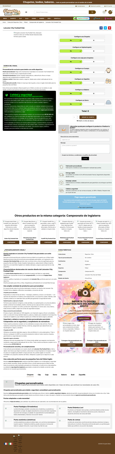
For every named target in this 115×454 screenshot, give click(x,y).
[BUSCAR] (92, 12)
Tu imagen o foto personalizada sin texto (97, 341)
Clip (20, 18)
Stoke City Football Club (11, 238)
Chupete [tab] (30, 375)
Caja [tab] (47, 375)
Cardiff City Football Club (48, 238)
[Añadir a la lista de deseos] (17, 222)
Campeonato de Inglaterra (83, 215)
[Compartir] (101, 28)
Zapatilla (57, 18)
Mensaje (63, 143)
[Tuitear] (105, 28)
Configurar (11, 242)
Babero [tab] (64, 375)
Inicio (5, 18)
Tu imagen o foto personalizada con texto (71, 341)
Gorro (34, 18)
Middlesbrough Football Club (67, 238)
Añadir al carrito (88, 117)
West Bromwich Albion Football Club (29, 238)
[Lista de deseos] (104, 12)
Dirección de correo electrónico (70, 136)
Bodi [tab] (72, 375)
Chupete (13, 18)
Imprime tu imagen (83, 18)
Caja (26, 18)
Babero (41, 18)
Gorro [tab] (55, 375)
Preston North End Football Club (85, 238)
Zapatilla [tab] (82, 375)
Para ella (109, 18)
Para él (98, 18)
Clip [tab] (39, 375)
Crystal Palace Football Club (104, 238)
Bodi (49, 18)
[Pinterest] (109, 28)
